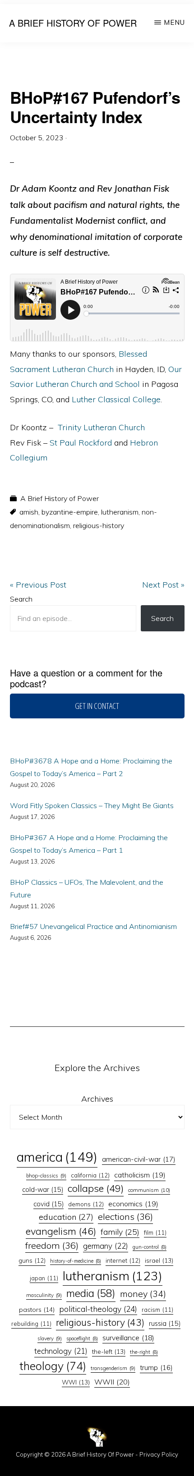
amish (28, 511)
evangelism (61, 1231)
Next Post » (163, 584)
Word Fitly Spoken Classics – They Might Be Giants (92, 805)
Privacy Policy (158, 1454)
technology (61, 1351)
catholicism (140, 1174)
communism (149, 1189)
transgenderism (113, 1368)
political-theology (98, 1309)
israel (159, 1260)
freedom (52, 1245)
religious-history (98, 525)
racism (157, 1309)
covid (48, 1204)
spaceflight (82, 1338)
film (155, 1232)
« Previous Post (38, 584)
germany (105, 1246)
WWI (76, 1382)
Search (21, 598)
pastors (37, 1310)
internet (123, 1260)
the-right (144, 1352)
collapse (96, 1188)
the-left (108, 1351)
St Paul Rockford (81, 442)
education (66, 1217)
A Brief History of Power (73, 22)
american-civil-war (139, 1159)
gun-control (149, 1247)
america (57, 1157)
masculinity (44, 1295)
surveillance (128, 1337)
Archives (97, 1099)
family (120, 1232)
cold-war (42, 1189)
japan (44, 1278)
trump (156, 1367)
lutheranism (120, 511)
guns (32, 1260)
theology (52, 1366)
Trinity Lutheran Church (101, 427)
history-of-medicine (75, 1261)
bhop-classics (46, 1176)
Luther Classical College (116, 399)
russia (164, 1323)
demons (86, 1204)
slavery (49, 1338)
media (90, 1293)
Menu (174, 22)
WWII (112, 1381)
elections (125, 1216)
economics (133, 1203)
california (90, 1175)
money (143, 1293)
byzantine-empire (70, 511)
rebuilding (31, 1323)
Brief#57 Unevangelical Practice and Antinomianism (93, 926)
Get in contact (97, 705)
